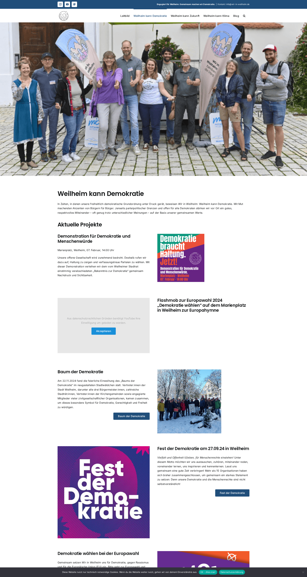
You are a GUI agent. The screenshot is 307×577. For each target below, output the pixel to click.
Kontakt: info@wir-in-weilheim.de (233, 4)
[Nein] (303, 572)
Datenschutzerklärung (231, 572)
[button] (244, 15)
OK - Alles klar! (208, 572)
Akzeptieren (103, 331)
